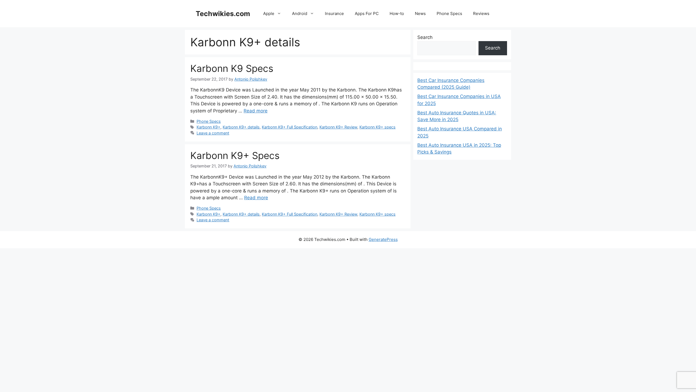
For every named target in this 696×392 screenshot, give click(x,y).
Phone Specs (449, 13)
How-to (397, 13)
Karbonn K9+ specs (377, 127)
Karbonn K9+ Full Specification (289, 127)
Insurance (334, 13)
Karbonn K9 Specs (231, 68)
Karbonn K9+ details (241, 127)
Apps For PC (367, 13)
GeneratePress (383, 239)
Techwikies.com (223, 14)
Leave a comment (213, 133)
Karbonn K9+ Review (338, 127)
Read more (256, 111)
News (420, 13)
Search (425, 37)
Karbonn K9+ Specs (234, 155)
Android (299, 13)
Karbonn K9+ (208, 127)
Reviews (481, 13)
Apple (268, 13)
